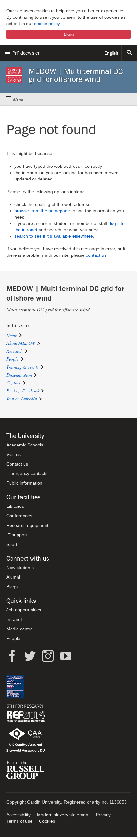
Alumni (13, 577)
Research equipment (27, 525)
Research (14, 351)
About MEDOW (20, 343)
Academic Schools (24, 444)
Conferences (19, 515)
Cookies (47, 821)
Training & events (22, 367)
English (111, 53)
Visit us (13, 454)
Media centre (19, 628)
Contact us (17, 463)
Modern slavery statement (63, 814)
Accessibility (18, 814)
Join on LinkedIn (21, 399)
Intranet (14, 619)
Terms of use (19, 821)
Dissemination (19, 375)
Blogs (12, 586)
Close (69, 34)
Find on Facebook (22, 391)
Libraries (15, 506)
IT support (16, 534)
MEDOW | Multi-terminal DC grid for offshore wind (76, 75)
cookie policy (47, 23)
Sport (11, 544)
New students (20, 567)
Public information (24, 483)
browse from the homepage (42, 210)
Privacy (103, 814)
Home (11, 335)
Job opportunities (23, 609)
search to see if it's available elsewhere (53, 236)
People (12, 359)
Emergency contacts (26, 473)
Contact (13, 383)
